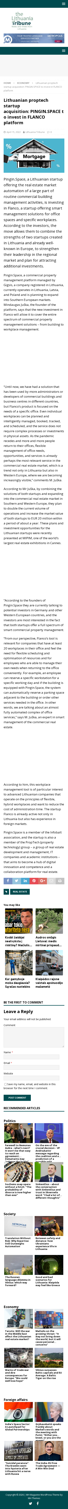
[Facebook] (37, 1503)
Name (8, 1052)
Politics (10, 1121)
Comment (9, 1025)
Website (8, 1073)
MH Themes (34, 1498)
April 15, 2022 (14, 132)
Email (7, 1063)
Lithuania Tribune (35, 132)
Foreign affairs (16, 1399)
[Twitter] (30, 1503)
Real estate (20, 891)
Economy (11, 1307)
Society (10, 1214)
